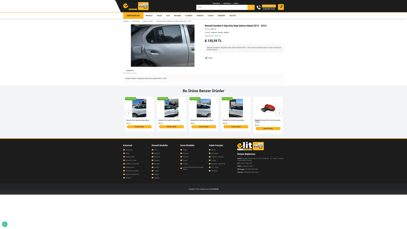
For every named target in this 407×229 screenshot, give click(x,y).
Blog (127, 153)
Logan (210, 16)
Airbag (213, 160)
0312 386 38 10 (269, 6)
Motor (213, 150)
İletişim (236, 3)
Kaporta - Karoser (148, 21)
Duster (232, 16)
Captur (156, 171)
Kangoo (200, 16)
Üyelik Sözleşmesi (132, 174)
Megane (177, 16)
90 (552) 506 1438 (247, 169)
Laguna (156, 178)
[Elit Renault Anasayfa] (136, 6)
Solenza (186, 153)
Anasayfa (126, 21)
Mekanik (214, 171)
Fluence (188, 16)
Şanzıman (214, 153)
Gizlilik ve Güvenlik (132, 164)
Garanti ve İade (131, 160)
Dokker (185, 164)
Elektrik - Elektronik (218, 164)
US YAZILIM (214, 189)
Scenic (156, 167)
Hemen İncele (139, 127)
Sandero (221, 16)
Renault (149, 16)
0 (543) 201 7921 (245, 166)
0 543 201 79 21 (269, 9)
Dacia (159, 16)
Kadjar (156, 174)
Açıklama (130, 70)
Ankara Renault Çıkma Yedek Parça (193, 168)
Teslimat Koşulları (132, 171)
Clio (168, 16)
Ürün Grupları (133, 16)
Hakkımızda (227, 3)
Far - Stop (214, 167)
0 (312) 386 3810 (244, 163)
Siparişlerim (216, 3)
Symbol (226, 32)
